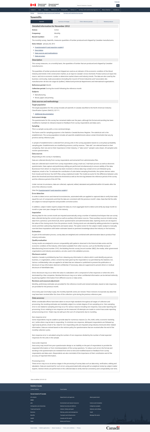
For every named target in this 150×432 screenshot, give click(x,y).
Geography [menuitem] (64, 10)
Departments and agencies (67, 397)
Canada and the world (66, 418)
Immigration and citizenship (37, 406)
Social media (33, 428)
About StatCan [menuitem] (106, 10)
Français (117, 2)
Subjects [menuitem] (33, 10)
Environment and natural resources (69, 403)
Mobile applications (44, 428)
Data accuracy (40, 56)
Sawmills (41, 21)
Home (32, 13)
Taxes (31, 421)
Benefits (32, 415)
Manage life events (95, 415)
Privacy (79, 428)
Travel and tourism (35, 409)
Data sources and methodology (46, 53)
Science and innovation (96, 403)
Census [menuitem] (72, 10)
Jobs (31, 403)
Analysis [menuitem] (46, 10)
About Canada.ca (56, 428)
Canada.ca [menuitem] (116, 10)
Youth (91, 412)
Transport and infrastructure (67, 415)
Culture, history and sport (67, 409)
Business (32, 412)
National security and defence (68, 406)
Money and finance (65, 421)
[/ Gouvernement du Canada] (44, 5)
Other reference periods (86, 21)
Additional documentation (44, 114)
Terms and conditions (69, 428)
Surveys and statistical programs (73, 13)
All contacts (33, 397)
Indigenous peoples (95, 406)
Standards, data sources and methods (49, 13)
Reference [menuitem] (54, 10)
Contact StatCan (34, 389)
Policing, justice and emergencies (69, 412)
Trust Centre (63, 389)
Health (32, 418)
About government (95, 397)
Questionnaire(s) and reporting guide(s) (49, 47)
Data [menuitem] (39, 10)
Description (39, 50)
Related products (108, 21)
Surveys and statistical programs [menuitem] (88, 10)
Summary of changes (63, 21)
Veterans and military (95, 409)
